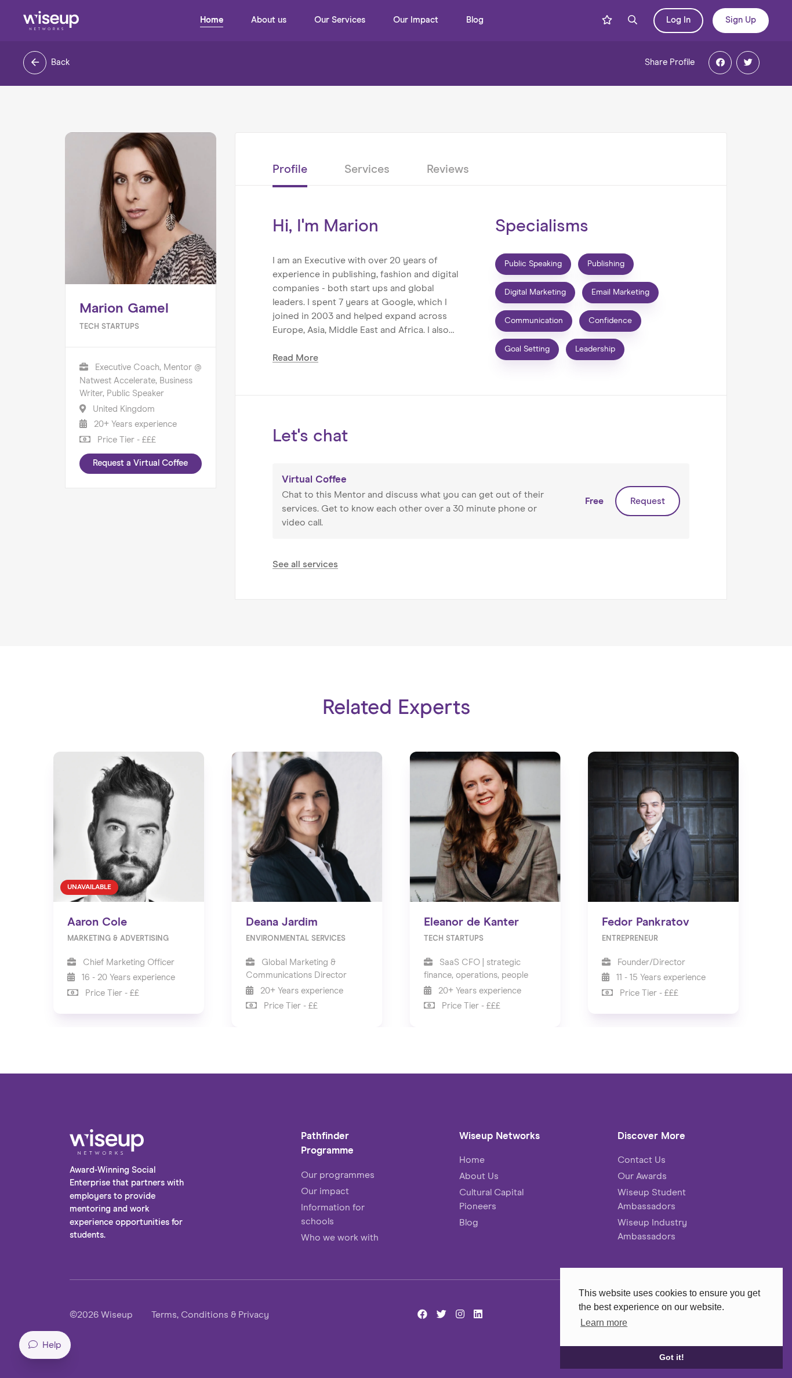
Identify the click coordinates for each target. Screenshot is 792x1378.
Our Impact (415, 20)
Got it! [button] (671, 1357)
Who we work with (340, 1237)
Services (367, 169)
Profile (290, 169)
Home (211, 20)
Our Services (339, 20)
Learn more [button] (603, 1323)
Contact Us (641, 1160)
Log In (678, 20)
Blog (475, 20)
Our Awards (642, 1176)
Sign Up (740, 20)
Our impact (325, 1191)
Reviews (448, 169)
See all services (305, 564)
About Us (479, 1176)
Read (295, 357)
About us (268, 20)
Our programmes (338, 1175)
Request (647, 501)
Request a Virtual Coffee (140, 463)
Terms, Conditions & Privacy (210, 1314)
